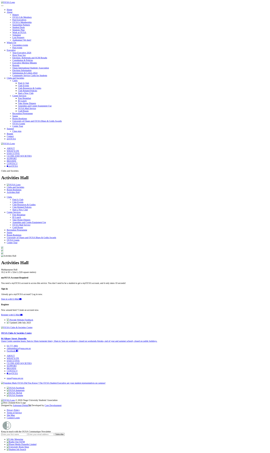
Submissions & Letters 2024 (24, 73)
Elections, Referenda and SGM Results (29, 58)
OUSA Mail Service (27, 108)
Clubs (15, 80)
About (9, 12)
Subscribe (59, 434)
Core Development (53, 405)
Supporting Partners (21, 25)
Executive (11, 50)
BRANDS (11, 161)
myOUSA (11, 139)
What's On (11, 42)
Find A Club (23, 83)
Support (10, 128)
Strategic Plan (18, 30)
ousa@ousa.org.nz (15, 378)
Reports (15, 65)
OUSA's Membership (22, 22)
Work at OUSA (19, 32)
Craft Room (23, 111)
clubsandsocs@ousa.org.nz (19, 348)
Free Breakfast (24, 98)
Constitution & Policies (22, 60)
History (15, 15)
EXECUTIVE (13, 153)
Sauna (15, 116)
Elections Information (22, 70)
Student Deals (18, 27)
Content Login (13, 418)
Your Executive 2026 (21, 52)
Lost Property (18, 37)
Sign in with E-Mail (10, 299)
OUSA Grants (18, 123)
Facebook (11, 351)
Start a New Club (25, 93)
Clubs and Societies (15, 78)
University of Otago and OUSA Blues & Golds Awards (37, 121)
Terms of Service (14, 412)
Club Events (23, 85)
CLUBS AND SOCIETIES (19, 156)
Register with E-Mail (10, 315)
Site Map (11, 415)
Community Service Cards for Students (29, 75)
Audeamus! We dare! (21, 40)
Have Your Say (19, 55)
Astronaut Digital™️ (22, 405)
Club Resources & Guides (29, 88)
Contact (10, 136)
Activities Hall (13, 192)
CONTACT (12, 163)
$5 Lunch (22, 101)
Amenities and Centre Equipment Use (35, 106)
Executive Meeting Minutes (24, 63)
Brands (10, 134)
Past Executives (19, 20)
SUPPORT (12, 158)
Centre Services (19, 96)
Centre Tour (17, 126)
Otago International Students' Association (30, 68)
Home (9, 9)
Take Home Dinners (27, 103)
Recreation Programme (22, 113)
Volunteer (16, 35)
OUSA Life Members (22, 17)
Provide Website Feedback (21, 320)
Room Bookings (19, 118)
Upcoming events (20, 45)
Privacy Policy (13, 410)
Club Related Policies (27, 90)
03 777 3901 (12, 346)
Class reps (16, 131)
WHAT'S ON (13, 151)
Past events (17, 47)
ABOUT (11, 148)
